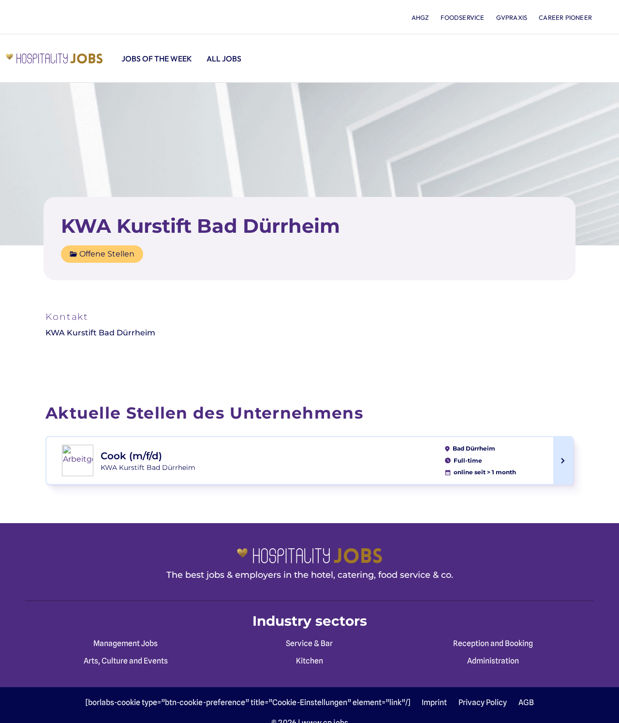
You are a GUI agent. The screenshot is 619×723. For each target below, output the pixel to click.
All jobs (223, 58)
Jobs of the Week (156, 58)
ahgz (420, 17)
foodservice (462, 17)
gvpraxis (512, 17)
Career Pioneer (565, 17)
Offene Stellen (106, 253)
